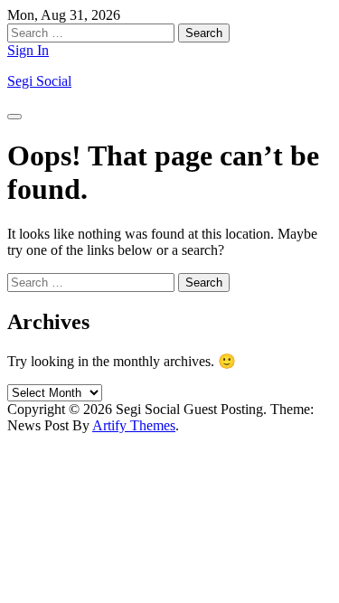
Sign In (28, 50)
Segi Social (39, 81)
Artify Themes (133, 425)
